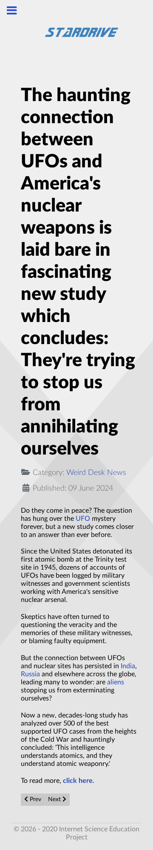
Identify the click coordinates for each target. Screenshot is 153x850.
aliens (115, 682)
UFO (83, 518)
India (128, 666)
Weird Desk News (96, 473)
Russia (30, 674)
